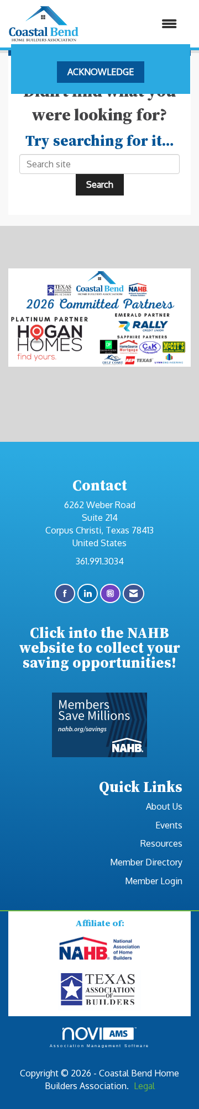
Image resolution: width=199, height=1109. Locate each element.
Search (99, 184)
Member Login (153, 880)
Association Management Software (99, 1045)
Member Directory (146, 862)
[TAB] (99, 989)
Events (168, 825)
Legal (144, 1085)
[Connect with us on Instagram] (110, 593)
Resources (161, 843)
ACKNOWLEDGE (100, 71)
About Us (164, 806)
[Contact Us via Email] (133, 593)
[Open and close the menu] (133, 24)
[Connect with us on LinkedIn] (87, 593)
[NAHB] (99, 948)
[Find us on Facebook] (65, 593)
